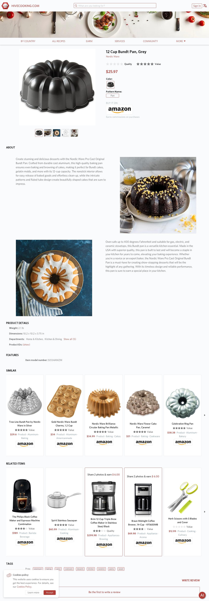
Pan (112, 95)
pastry (111, 569)
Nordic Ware (112, 56)
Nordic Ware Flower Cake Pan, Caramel (143, 425)
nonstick (101, 569)
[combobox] (115, 5)
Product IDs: (19, 344)
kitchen (91, 569)
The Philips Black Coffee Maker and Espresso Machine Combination (24, 520)
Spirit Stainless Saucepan (64, 520)
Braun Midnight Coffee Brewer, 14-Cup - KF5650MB (143, 522)
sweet (121, 569)
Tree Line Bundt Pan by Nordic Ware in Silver (24, 423)
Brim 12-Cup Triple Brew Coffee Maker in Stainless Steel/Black (104, 522)
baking (48, 569)
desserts (80, 569)
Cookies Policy (24, 586)
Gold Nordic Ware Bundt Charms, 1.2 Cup (64, 423)
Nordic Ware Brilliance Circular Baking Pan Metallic (103, 425)
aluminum (38, 569)
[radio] (107, 64)
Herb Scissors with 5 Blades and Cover (182, 520)
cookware (69, 569)
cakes (58, 569)
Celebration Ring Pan (182, 423)
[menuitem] (197, 6)
